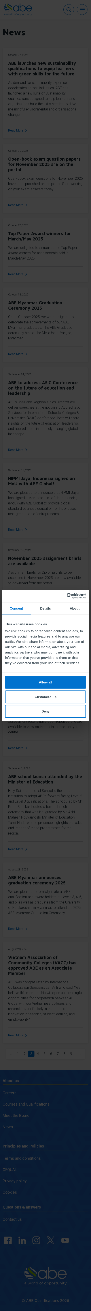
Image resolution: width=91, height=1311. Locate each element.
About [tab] (75, 608)
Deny (45, 711)
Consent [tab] (16, 608)
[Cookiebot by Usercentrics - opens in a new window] (66, 596)
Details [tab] (45, 608)
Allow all (45, 682)
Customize (43, 697)
